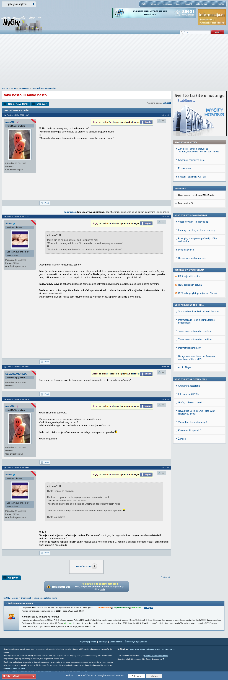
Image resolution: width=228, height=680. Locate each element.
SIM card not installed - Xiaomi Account (198, 311)
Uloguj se (155, 4)
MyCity (144, 4)
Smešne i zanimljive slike (191, 160)
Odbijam (154, 676)
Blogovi (179, 4)
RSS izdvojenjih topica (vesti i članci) (197, 293)
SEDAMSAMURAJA (16, 373)
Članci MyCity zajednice (136, 642)
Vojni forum (140, 649)
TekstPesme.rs (168, 649)
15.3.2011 (167, 103)
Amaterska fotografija (189, 385)
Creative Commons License (156, 656)
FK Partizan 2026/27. (189, 394)
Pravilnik (188, 4)
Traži (212, 4)
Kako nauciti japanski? (189, 430)
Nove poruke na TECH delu (189, 305)
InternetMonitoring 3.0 (189, 347)
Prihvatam (136, 676)
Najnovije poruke (88, 642)
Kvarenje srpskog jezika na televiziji (196, 230)
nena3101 (10, 122)
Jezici (13, 88)
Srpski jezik (24, 88)
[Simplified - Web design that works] (163, 658)
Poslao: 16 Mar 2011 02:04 (18, 367)
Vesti (132, 649)
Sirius (8, 223)
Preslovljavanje (186, 249)
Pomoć (221, 4)
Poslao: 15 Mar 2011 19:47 (18, 115)
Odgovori (42, 104)
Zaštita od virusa (153, 649)
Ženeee (182, 438)
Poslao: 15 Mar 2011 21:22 (18, 216)
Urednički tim (116, 642)
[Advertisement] (114, 62)
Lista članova (201, 4)
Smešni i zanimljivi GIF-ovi (192, 176)
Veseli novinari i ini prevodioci (193, 221)
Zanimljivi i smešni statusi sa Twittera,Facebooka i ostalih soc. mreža (198, 150)
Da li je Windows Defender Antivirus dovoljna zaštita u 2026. (196, 357)
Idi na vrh (166, 577)
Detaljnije (148, 607)
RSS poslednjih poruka (190, 284)
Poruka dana (184, 168)
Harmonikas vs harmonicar (192, 258)
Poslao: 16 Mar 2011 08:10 (18, 399)
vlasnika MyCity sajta (15, 668)
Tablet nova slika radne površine (194, 331)
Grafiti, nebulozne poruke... (192, 402)
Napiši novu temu (18, 104)
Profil (47, 203)
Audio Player (184, 367)
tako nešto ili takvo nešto (44, 88)
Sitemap (103, 642)
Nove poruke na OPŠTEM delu (191, 379)
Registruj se (167, 4)
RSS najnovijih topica (189, 276)
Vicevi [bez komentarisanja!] (193, 422)
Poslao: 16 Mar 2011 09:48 (18, 467)
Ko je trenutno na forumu (20, 603)
